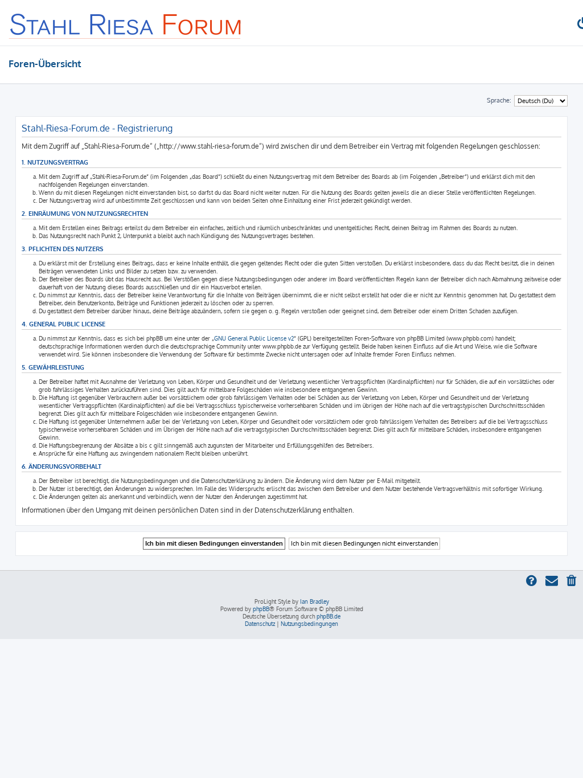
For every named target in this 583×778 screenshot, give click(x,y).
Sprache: (499, 100)
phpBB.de (328, 616)
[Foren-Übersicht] (126, 23)
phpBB (261, 608)
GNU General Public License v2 (254, 338)
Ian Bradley (314, 601)
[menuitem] (572, 581)
